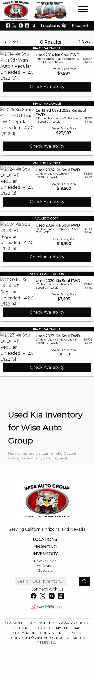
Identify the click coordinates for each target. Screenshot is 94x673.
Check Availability (47, 86)
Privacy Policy (72, 623)
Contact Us (15, 623)
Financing (45, 547)
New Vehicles (45, 561)
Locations (50, 25)
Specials (45, 570)
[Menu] (82, 10)
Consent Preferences (60, 633)
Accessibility (42, 623)
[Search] (84, 581)
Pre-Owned (45, 566)
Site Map (22, 628)
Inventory (45, 554)
